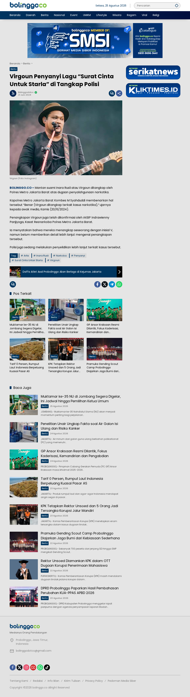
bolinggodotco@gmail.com (33, 651)
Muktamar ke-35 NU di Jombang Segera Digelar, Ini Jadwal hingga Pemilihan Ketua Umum (27, 328)
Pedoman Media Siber (122, 681)
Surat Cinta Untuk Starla (29, 260)
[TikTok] (47, 667)
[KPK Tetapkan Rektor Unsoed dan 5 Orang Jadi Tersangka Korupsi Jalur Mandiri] (66, 349)
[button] (176, 5)
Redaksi (38, 681)
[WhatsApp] (119, 284)
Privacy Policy (94, 681)
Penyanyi (79, 255)
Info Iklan (53, 681)
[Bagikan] (119, 93)
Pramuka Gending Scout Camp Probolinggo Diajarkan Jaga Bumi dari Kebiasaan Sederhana (102, 367)
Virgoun (55, 260)
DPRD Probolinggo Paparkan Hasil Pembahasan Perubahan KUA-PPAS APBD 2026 (80, 590)
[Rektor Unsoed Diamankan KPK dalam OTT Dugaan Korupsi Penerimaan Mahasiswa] (24, 569)
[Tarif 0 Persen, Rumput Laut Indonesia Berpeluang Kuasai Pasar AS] (27, 349)
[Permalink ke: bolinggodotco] (14, 93)
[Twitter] (104, 284)
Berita (14, 69)
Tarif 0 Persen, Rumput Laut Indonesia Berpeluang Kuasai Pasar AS (27, 367)
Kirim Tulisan (72, 681)
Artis (26, 255)
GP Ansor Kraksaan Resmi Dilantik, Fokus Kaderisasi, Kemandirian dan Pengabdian (103, 328)
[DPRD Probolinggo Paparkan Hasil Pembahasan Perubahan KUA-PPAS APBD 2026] (24, 597)
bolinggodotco (25, 92)
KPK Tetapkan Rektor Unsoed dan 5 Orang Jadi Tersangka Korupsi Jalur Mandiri (64, 367)
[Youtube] (33, 667)
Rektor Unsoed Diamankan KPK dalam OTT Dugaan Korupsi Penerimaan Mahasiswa (75, 563)
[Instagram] (26, 667)
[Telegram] (112, 284)
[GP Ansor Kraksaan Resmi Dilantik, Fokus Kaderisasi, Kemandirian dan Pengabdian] (104, 310)
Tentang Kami (19, 681)
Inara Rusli (42, 255)
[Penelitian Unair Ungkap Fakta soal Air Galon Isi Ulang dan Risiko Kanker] (66, 310)
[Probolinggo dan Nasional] (28, 5)
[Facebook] (97, 284)
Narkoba (61, 255)
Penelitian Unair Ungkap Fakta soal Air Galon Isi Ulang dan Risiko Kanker (63, 328)
